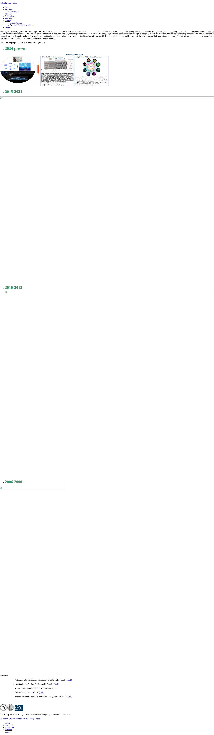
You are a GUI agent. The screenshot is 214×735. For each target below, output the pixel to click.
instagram (9, 725)
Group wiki (14, 12)
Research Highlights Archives (21, 25)
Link (69, 680)
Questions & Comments (9, 719)
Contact (8, 27)
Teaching (8, 18)
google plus (9, 727)
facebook (8, 730)
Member (8, 14)
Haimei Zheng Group (8, 3)
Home (7, 7)
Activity (8, 21)
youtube (8, 732)
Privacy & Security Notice (29, 719)
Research (8, 9)
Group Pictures (16, 23)
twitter (7, 723)
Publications (9, 16)
